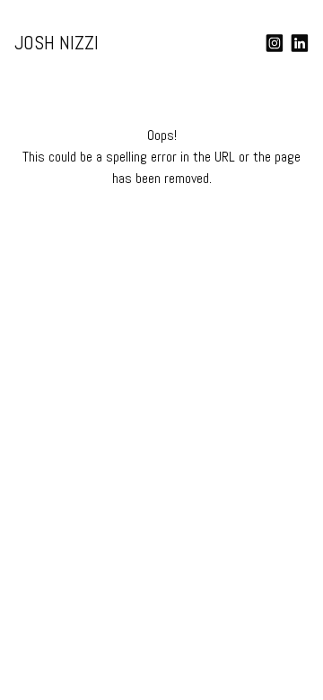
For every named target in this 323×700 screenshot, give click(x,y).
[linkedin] (300, 43)
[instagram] (275, 43)
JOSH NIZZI (56, 43)
